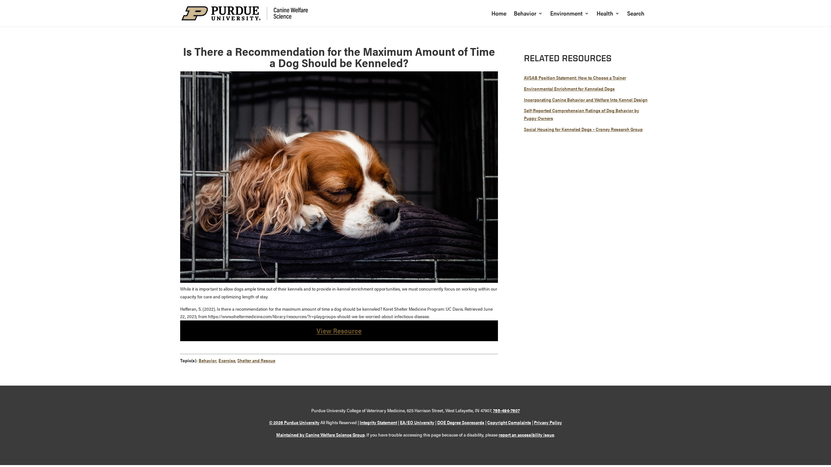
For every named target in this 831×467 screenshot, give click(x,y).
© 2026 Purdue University (294, 422)
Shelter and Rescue (256, 360)
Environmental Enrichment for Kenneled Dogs (569, 88)
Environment (566, 14)
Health (605, 14)
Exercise (226, 360)
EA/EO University (417, 422)
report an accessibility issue (526, 434)
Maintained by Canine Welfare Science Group (320, 434)
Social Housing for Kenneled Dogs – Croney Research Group (583, 129)
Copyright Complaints (509, 422)
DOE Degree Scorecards (460, 422)
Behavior (525, 14)
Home (498, 14)
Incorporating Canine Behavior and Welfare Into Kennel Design (586, 99)
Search (635, 14)
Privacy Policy (548, 422)
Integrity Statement (378, 422)
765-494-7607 (506, 410)
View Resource (339, 330)
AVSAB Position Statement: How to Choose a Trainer (575, 77)
